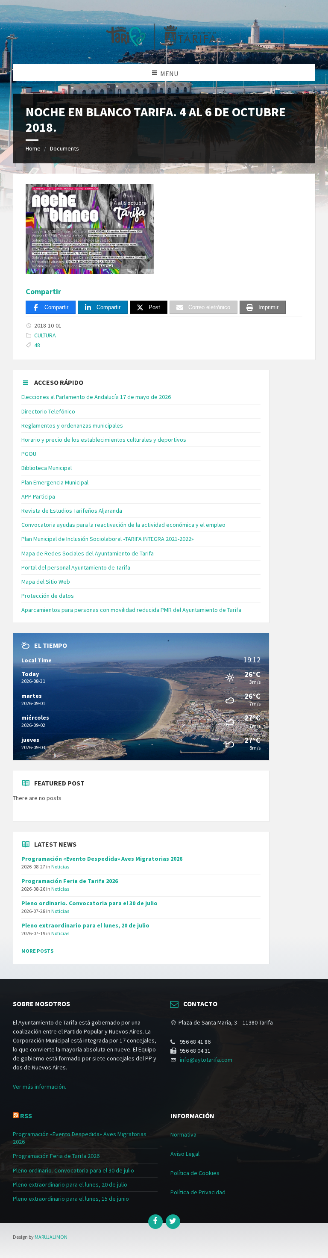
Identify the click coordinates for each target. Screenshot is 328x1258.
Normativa (183, 1134)
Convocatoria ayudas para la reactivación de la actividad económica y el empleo (123, 525)
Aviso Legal (184, 1154)
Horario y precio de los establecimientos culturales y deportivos (103, 439)
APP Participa (38, 496)
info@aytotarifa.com (206, 1059)
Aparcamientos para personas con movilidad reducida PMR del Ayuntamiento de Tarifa (131, 610)
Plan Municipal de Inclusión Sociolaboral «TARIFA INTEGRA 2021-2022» (107, 539)
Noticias (60, 866)
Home (33, 148)
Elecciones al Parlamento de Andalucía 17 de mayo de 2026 (96, 397)
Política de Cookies (195, 1173)
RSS (26, 1115)
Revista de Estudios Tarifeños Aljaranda (71, 510)
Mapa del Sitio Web (45, 581)
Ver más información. (39, 1086)
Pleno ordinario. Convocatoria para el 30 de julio (89, 903)
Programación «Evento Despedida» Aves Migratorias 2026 (101, 858)
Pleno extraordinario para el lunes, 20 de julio (85, 925)
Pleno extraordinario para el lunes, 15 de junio (71, 1198)
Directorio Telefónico (48, 411)
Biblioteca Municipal (46, 468)
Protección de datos (47, 595)
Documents (64, 148)
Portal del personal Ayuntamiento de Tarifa (75, 567)
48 (37, 345)
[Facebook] (155, 1221)
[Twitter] (173, 1221)
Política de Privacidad (198, 1192)
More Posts (37, 951)
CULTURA (45, 335)
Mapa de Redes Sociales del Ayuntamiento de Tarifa (87, 553)
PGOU (28, 454)
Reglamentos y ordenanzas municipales (72, 425)
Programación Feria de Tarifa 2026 (69, 881)
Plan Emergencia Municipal (54, 482)
